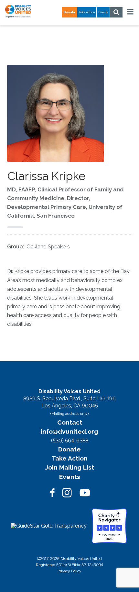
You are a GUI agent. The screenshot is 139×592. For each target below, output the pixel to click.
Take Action (87, 12)
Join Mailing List (69, 467)
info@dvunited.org (69, 431)
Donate (69, 449)
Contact (69, 422)
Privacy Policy (69, 571)
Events (103, 12)
